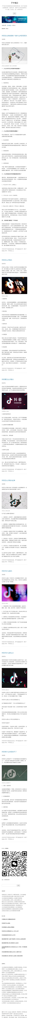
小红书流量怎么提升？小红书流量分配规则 (15, 988)
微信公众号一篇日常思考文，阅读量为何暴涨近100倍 (13, 901)
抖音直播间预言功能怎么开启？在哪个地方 (12, 951)
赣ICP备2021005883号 (18, 1013)
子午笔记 (14, 3)
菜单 (14, 13)
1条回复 (3, 39)
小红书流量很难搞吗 (10, 972)
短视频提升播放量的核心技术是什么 (14, 992)
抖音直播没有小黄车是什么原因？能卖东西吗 (12, 955)
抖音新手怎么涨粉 (6, 923)
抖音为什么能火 (7, 571)
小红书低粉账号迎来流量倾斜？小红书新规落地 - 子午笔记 (14, 986)
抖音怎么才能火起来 (8, 480)
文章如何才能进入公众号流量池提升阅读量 (11, 910)
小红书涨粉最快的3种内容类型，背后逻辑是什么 (12, 905)
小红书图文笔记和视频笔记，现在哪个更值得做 (12, 898)
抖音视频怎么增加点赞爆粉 (8, 927)
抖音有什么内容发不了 (9, 752)
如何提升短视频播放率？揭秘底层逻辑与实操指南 (12, 908)
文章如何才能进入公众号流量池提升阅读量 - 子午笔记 (13, 994)
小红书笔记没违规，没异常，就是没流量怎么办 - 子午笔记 (14, 970)
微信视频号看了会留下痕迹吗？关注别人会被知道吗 (14, 939)
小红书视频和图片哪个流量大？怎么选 (14, 969)
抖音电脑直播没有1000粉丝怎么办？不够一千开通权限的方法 (14, 947)
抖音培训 (18, 368)
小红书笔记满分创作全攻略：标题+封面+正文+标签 (13, 896)
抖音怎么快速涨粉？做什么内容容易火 (14, 35)
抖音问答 (19, 740)
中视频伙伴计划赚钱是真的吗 (8, 919)
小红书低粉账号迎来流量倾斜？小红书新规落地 (12, 907)
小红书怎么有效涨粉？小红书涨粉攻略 (15, 985)
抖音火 (3, 250)
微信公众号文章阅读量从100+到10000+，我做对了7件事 (14, 903)
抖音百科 (19, 248)
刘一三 (12, 250)
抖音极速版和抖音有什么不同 (8, 935)
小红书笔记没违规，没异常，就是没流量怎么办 (12, 899)
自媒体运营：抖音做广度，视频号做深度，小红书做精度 (14, 894)
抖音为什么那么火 (8, 653)
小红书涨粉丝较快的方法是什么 (13, 1002)
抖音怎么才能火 (7, 260)
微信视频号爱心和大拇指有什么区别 (10, 942)
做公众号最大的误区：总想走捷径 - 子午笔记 (11, 997)
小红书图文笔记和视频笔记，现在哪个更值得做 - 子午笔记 (14, 967)
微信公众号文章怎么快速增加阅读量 (16, 976)
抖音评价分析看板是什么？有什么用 (10, 931)
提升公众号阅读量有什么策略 (10, 995)
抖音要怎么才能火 (8, 379)
